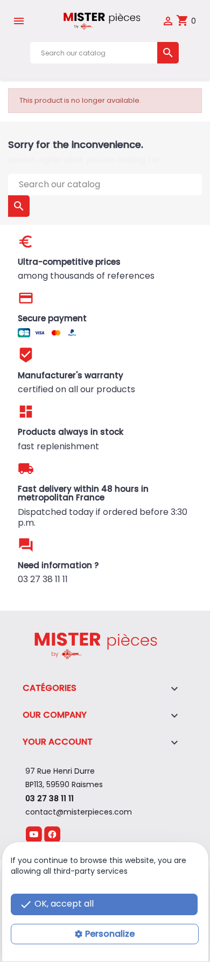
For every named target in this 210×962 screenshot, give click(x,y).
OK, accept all (56, 904)
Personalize (110, 934)
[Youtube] (33, 834)
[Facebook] (52, 834)
